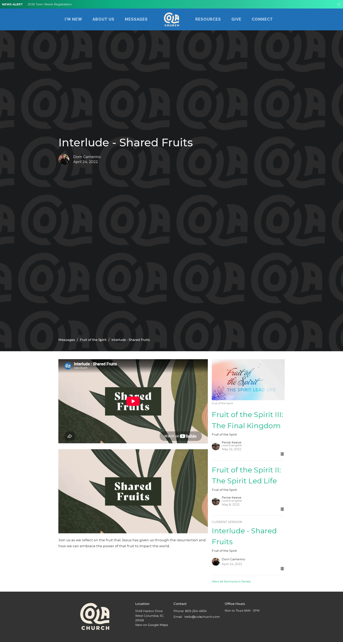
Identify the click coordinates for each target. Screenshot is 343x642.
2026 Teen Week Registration (50, 4)
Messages (136, 19)
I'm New (73, 19)
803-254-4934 (196, 611)
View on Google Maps (151, 625)
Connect (262, 19)
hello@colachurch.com (202, 617)
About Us (103, 19)
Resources (208, 19)
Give (236, 19)
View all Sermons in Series (231, 581)
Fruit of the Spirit (93, 340)
